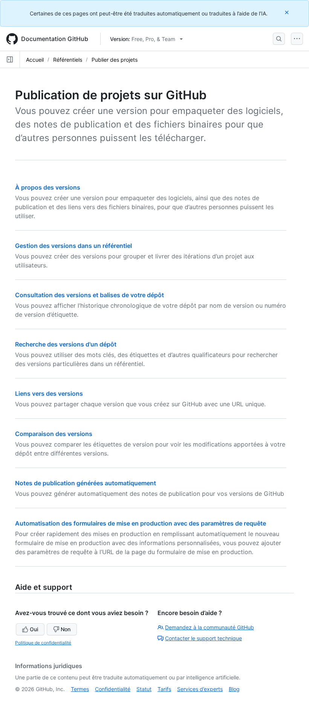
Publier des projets (115, 59)
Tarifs (164, 689)
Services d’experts (200, 689)
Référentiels (67, 59)
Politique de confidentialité (43, 643)
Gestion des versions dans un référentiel (73, 245)
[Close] (287, 12)
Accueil (35, 59)
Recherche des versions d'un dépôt (65, 344)
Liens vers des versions (49, 393)
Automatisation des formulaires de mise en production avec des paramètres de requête (140, 523)
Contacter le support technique (203, 638)
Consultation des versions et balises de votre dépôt (89, 295)
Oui (34, 629)
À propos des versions (47, 187)
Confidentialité (112, 689)
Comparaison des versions (53, 433)
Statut (143, 689)
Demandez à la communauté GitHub (209, 627)
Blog (234, 689)
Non (65, 629)
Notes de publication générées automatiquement (85, 483)
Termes (80, 689)
